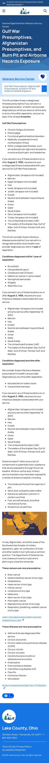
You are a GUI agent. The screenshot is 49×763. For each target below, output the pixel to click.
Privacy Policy (24, 746)
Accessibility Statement (14, 749)
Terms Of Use (9, 746)
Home (5, 23)
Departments (16, 23)
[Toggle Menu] (4, 11)
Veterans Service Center (18, 79)
